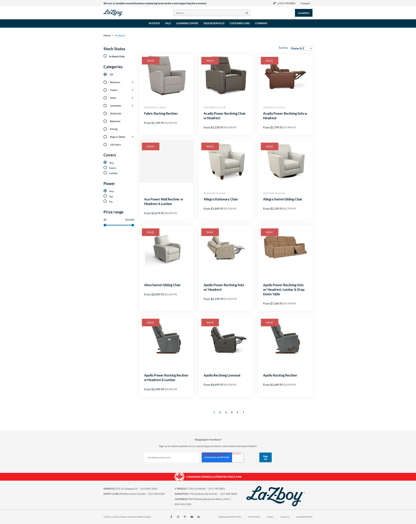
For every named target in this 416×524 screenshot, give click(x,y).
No (111, 201)
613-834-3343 (149, 488)
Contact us (285, 517)
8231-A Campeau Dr (121, 488)
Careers (270, 517)
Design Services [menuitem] (214, 23)
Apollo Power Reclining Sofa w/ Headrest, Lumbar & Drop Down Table (283, 289)
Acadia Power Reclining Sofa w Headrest (285, 115)
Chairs (113, 89)
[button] (243, 412)
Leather (113, 173)
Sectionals (115, 113)
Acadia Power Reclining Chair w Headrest (225, 115)
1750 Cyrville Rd (190, 488)
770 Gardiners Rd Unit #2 (196, 493)
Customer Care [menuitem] (240, 23)
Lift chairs (115, 144)
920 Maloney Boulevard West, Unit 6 (202, 498)
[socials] (171, 517)
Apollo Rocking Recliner (280, 375)
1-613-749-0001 (286, 3)
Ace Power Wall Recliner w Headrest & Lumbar (163, 201)
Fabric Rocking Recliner (161, 113)
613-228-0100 (156, 493)
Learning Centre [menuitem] (187, 23)
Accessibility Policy (304, 517)
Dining (113, 128)
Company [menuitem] (261, 23)
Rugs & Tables (117, 136)
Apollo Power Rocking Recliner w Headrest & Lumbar (166, 377)
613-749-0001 (216, 488)
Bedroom (115, 121)
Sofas (113, 97)
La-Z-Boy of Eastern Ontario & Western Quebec (131, 517)
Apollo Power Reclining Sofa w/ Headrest (224, 287)
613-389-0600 (228, 493)
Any (111, 162)
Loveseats (115, 105)
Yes (111, 196)
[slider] (105, 225)
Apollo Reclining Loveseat (222, 375)
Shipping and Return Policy (230, 517)
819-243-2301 (183, 504)
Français (305, 3)
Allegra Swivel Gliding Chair (282, 199)
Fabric (112, 167)
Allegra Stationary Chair (221, 199)
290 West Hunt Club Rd (124, 493)
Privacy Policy (254, 517)
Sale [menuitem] (168, 23)
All (111, 74)
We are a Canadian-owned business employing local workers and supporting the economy (155, 3)
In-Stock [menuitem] (154, 23)
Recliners (115, 82)
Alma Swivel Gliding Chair (162, 285)
